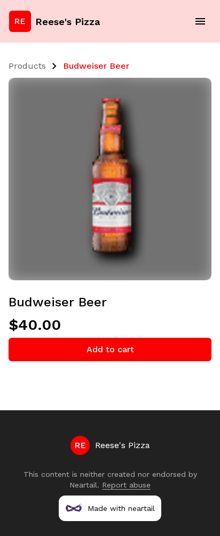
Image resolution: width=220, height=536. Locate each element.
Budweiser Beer (96, 66)
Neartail (83, 485)
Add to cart (110, 349)
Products (27, 66)
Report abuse (126, 485)
